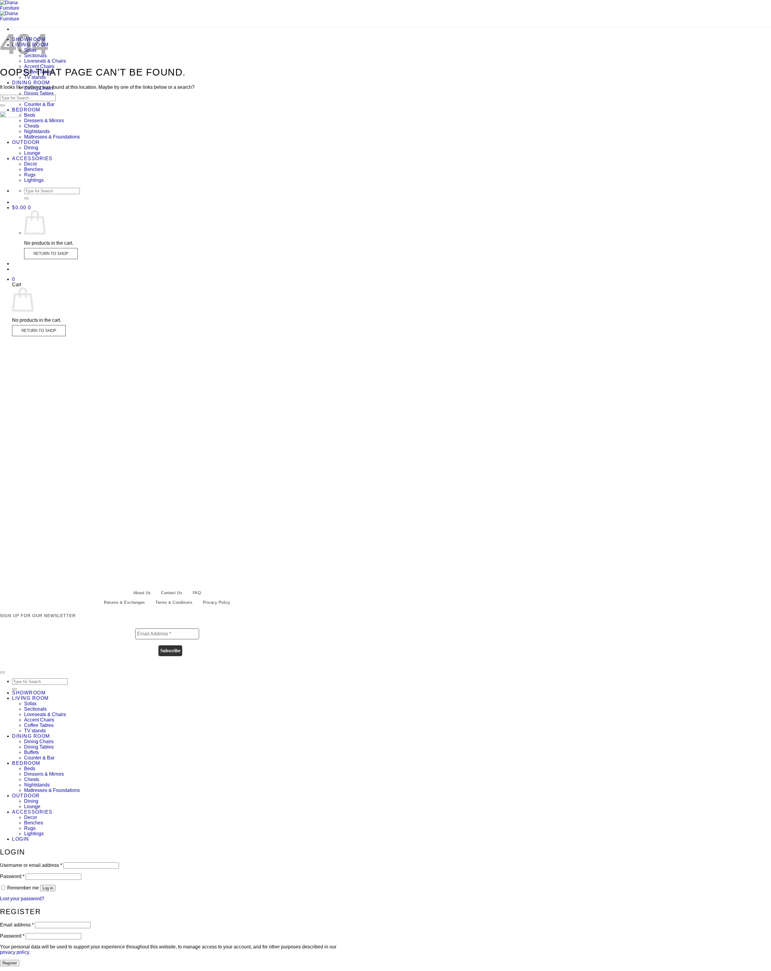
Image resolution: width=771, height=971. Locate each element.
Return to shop (50, 253)
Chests (31, 126)
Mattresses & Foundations (52, 136)
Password (12, 876)
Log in (47, 888)
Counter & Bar (39, 104)
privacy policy (14, 952)
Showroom (28, 692)
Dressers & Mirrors (44, 120)
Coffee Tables (39, 725)
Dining (31, 147)
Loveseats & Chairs (45, 61)
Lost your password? (22, 898)
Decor (30, 163)
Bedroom (26, 109)
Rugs (30, 174)
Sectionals (35, 709)
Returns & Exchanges (124, 602)
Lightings (34, 180)
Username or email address (31, 865)
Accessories (32, 158)
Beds (29, 115)
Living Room (30, 698)
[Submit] (26, 198)
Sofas (30, 703)
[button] (21, 207)
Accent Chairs (39, 66)
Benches (33, 169)
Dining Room (31, 82)
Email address (17, 924)
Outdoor (26, 142)
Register (9, 963)
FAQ (197, 593)
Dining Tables (39, 93)
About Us (142, 593)
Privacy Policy (216, 602)
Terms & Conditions (173, 602)
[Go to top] (2, 672)
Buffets (31, 752)
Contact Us (171, 593)
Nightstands (37, 131)
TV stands (35, 730)
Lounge (32, 153)
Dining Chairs (39, 741)
